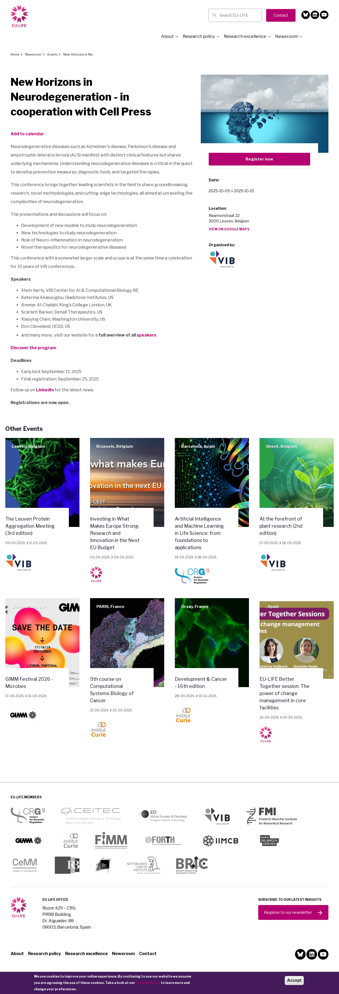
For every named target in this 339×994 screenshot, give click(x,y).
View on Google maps (229, 229)
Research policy (199, 36)
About (167, 36)
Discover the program (33, 347)
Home (15, 54)
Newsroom (286, 36)
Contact (148, 953)
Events (52, 54)
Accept (294, 980)
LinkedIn (45, 389)
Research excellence (245, 36)
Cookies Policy (148, 983)
